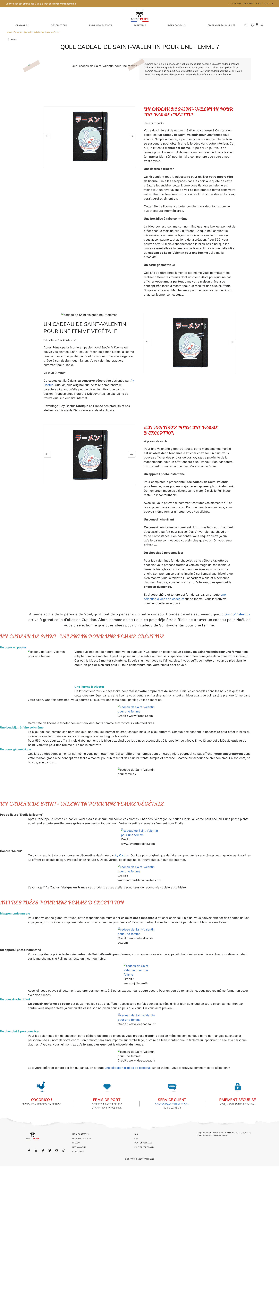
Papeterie (140, 25)
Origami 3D (22, 25)
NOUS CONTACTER (80, 1134)
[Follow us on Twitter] (50, 1150)
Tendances (18, 32)
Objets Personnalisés (221, 25)
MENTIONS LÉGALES (143, 1143)
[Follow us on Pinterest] (43, 1150)
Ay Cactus (122, 855)
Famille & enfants (100, 25)
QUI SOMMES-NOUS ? (81, 1138)
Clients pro (235, 3)
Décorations (59, 25)
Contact (268, 3)
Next (131, 136)
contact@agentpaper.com (172, 1104)
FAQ (136, 1134)
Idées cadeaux (177, 25)
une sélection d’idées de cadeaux (128, 1068)
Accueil (9, 32)
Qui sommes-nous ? (252, 3)
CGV (136, 1138)
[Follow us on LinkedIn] (36, 1150)
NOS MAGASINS (79, 1147)
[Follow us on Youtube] (57, 1150)
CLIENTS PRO (78, 1151)
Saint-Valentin (237, 614)
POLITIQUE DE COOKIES (144, 1147)
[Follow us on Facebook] (29, 1150)
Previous (47, 136)
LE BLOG (76, 1143)
